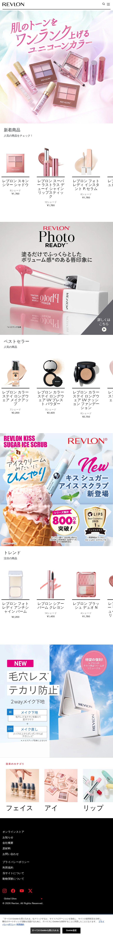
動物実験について (13, 879)
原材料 (7, 848)
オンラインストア (13, 832)
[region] (56, 925)
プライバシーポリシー (16, 862)
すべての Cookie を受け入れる (45, 930)
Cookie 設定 (71, 930)
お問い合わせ (11, 854)
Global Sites (10, 898)
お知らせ (8, 837)
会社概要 (8, 843)
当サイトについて (13, 873)
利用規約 (8, 867)
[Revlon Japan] (14, 4)
